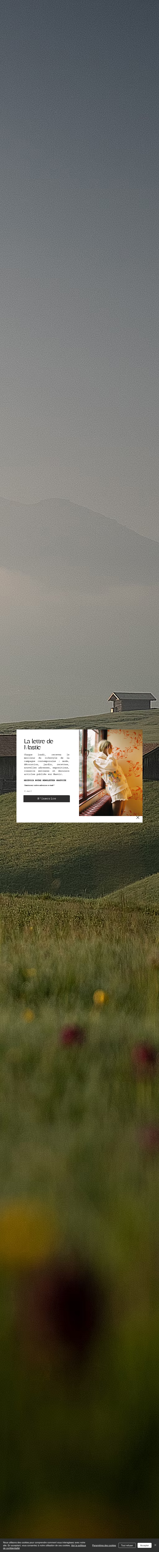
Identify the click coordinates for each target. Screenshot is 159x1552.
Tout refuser (127, 1545)
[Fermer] (155, 1545)
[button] (137, 817)
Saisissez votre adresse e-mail (38, 785)
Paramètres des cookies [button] (104, 1545)
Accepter (144, 1545)
